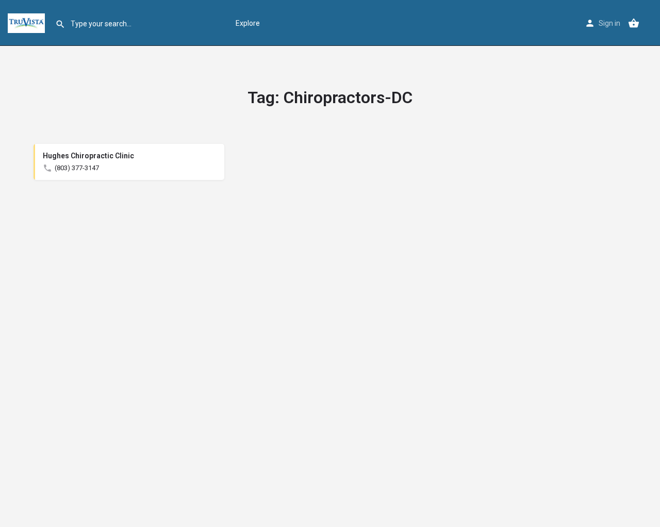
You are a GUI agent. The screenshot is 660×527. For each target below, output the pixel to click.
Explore (248, 23)
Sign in (609, 23)
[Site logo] (27, 22)
